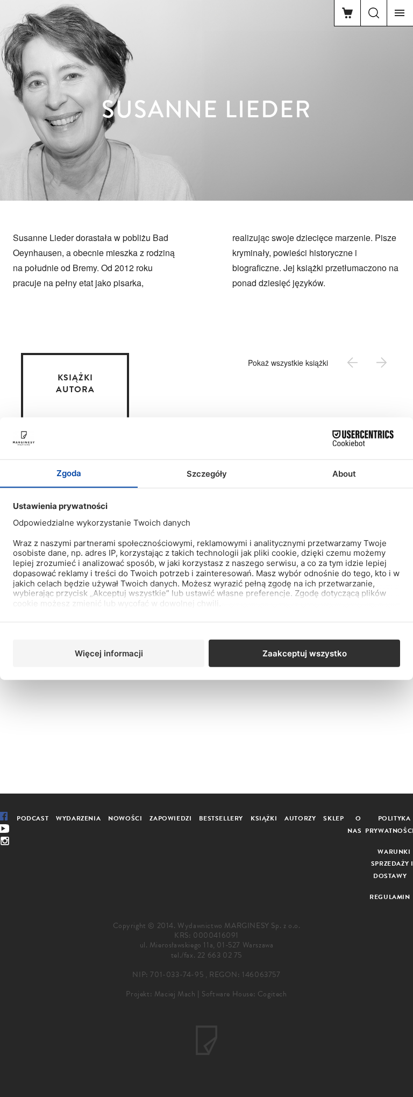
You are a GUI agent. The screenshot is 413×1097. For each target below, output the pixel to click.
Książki (264, 818)
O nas (354, 824)
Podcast (32, 818)
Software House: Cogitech (244, 994)
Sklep (333, 818)
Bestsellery (221, 818)
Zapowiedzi (170, 818)
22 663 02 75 (219, 955)
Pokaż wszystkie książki (288, 362)
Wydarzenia (78, 818)
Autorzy (300, 818)
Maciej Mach (175, 994)
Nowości (125, 818)
